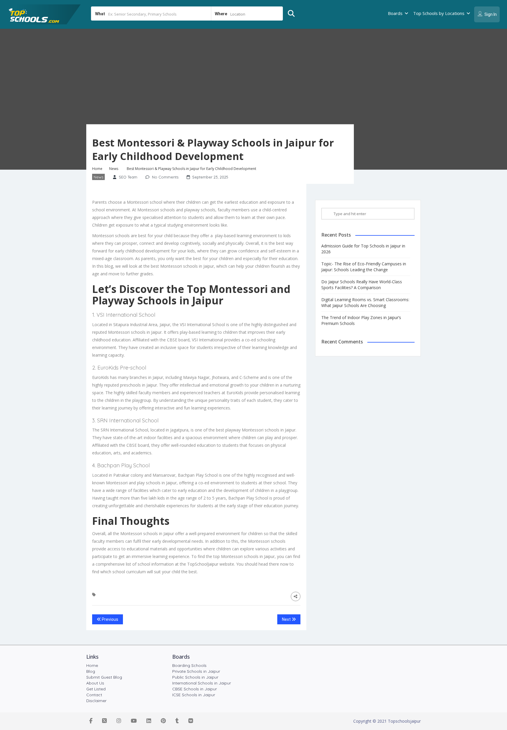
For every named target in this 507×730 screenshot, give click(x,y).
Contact (94, 694)
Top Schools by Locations (438, 13)
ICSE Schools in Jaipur (193, 694)
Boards (395, 13)
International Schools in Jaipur (201, 683)
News (113, 168)
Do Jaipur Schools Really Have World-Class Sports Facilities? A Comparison (361, 284)
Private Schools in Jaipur (196, 671)
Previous (109, 619)
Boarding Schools (189, 665)
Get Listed (96, 689)
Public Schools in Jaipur (195, 677)
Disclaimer (96, 700)
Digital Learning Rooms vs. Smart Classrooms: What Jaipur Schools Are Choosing (365, 302)
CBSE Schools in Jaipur (194, 689)
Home (97, 168)
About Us (95, 683)
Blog (90, 671)
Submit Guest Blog (104, 677)
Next (287, 619)
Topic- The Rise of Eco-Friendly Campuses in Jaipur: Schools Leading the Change (363, 266)
